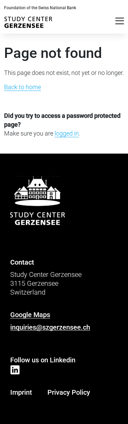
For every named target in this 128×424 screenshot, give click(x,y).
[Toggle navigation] (119, 20)
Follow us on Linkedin (42, 360)
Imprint (21, 392)
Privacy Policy (68, 392)
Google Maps (30, 315)
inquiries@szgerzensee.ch (50, 327)
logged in (67, 133)
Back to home (22, 87)
